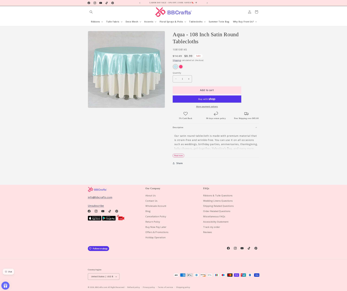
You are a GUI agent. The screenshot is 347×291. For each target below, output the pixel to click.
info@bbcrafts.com (100, 197)
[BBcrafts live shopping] (120, 219)
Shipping (177, 60)
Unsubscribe (96, 205)
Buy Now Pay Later (155, 226)
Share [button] (179, 163)
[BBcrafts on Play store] (109, 219)
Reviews (207, 232)
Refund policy (133, 287)
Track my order (211, 226)
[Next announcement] (207, 3)
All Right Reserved (116, 287)
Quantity (177, 72)
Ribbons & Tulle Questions (218, 195)
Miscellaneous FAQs (214, 216)
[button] (91, 12)
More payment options (207, 106)
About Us (150, 195)
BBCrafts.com (101, 287)
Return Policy (152, 221)
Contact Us (151, 200)
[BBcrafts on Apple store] (94, 219)
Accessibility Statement (216, 221)
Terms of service (165, 287)
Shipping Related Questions (218, 205)
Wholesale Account (155, 205)
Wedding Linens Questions (218, 200)
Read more (178, 156)
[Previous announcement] (140, 3)
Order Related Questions (216, 211)
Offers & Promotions (156, 232)
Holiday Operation (155, 237)
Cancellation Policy (155, 216)
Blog (148, 211)
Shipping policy (183, 287)
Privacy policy (149, 287)
